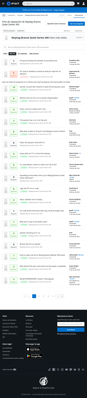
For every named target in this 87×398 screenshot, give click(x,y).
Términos (6, 355)
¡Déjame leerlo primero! (67, 334)
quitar (78, 37)
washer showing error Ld (30, 233)
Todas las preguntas (9, 31)
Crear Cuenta (59, 10)
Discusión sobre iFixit (10, 327)
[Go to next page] (57, 296)
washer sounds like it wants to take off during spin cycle (42, 87)
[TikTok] (49, 369)
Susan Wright (74, 266)
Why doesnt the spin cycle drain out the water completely (43, 266)
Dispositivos (20, 31)
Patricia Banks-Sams (76, 164)
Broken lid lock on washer (30, 244)
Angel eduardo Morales (74, 72)
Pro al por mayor (31, 330)
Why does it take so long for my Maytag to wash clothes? (42, 131)
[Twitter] (58, 369)
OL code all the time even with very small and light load (42, 211)
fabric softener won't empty (31, 199)
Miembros (67, 31)
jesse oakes (73, 142)
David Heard (73, 188)
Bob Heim (72, 120)
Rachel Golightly (75, 199)
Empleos (6, 330)
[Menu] (3, 4)
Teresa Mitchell (74, 244)
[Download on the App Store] (33, 349)
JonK (70, 233)
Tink (70, 131)
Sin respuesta (22, 54)
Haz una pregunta (76, 24)
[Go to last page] (62, 296)
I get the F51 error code (29, 188)
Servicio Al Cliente (9, 323)
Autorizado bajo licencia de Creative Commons (49, 394)
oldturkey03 (73, 255)
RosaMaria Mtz (74, 60)
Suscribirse (71, 330)
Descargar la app (33, 344)
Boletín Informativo (9, 334)
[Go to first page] (25, 296)
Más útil (12, 54)
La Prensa (29, 320)
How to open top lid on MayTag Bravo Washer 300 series (42, 255)
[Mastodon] (70, 369)
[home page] (13, 4)
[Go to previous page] (29, 296)
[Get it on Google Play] (34, 355)
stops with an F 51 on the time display (35, 153)
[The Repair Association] (83, 369)
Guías (70, 15)
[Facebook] (54, 369)
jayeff (71, 98)
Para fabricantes (31, 339)
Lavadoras (11, 15)
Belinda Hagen (74, 87)
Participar (29, 327)
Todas (5, 54)
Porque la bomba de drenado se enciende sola (38, 60)
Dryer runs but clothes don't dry (33, 109)
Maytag (20, 15)
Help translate (8, 369)
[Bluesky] (75, 369)
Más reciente (34, 54)
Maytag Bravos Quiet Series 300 (36, 15)
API (4, 337)
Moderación (78, 31)
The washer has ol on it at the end (33, 120)
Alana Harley (73, 109)
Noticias (28, 323)
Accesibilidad (7, 348)
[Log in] (83, 3)
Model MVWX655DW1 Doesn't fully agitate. (37, 279)
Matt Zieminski (74, 175)
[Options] (4, 15)
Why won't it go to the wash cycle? (33, 222)
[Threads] (79, 369)
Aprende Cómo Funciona (56, 24)
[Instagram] (62, 369)
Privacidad (6, 351)
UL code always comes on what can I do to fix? (38, 164)
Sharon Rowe (73, 153)
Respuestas (79, 15)
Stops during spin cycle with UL (32, 142)
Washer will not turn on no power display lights (39, 98)
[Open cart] (78, 3)
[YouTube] (66, 369)
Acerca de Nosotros (9, 320)
